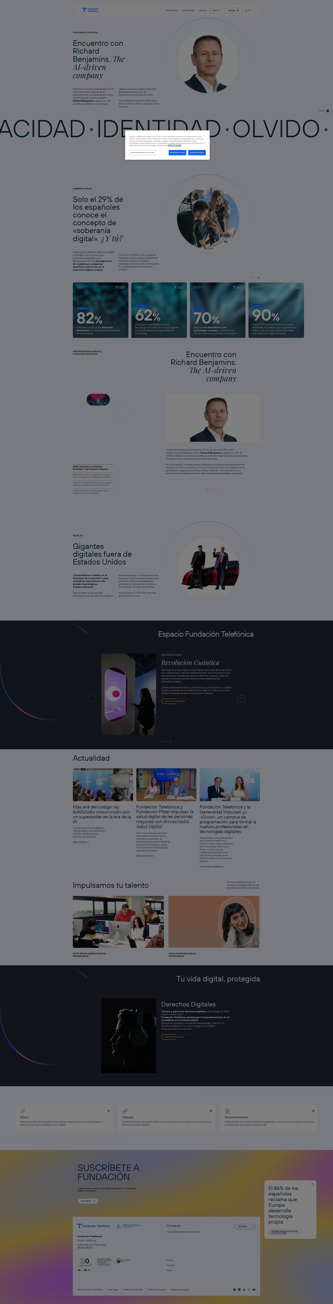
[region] (167, 145)
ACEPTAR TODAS (197, 152)
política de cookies (174, 145)
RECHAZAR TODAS (177, 152)
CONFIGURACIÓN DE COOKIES (142, 152)
